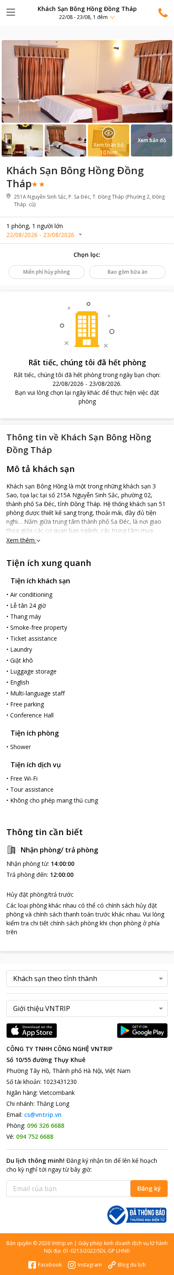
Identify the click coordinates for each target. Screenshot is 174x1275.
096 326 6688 (45, 1125)
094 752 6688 (34, 1136)
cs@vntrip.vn (43, 1115)
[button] (87, 12)
